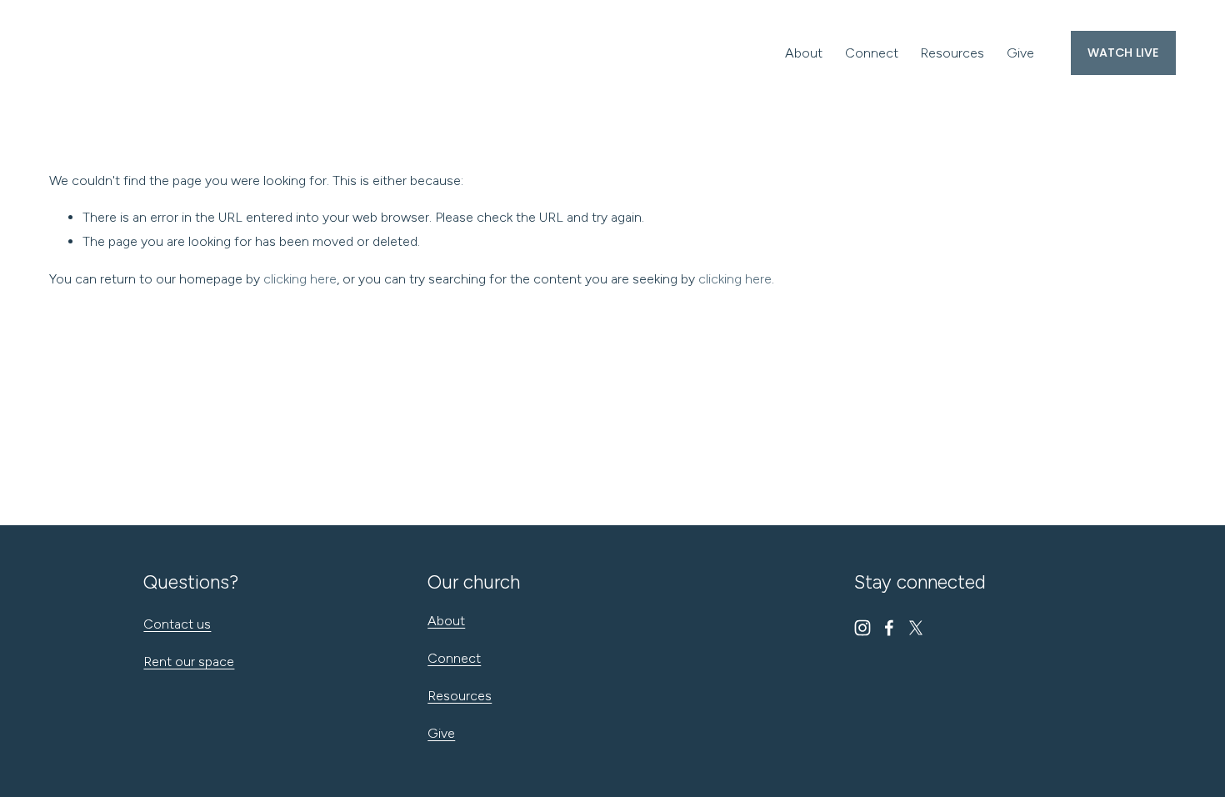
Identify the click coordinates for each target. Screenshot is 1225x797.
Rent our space (188, 661)
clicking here (300, 279)
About (803, 53)
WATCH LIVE (1123, 52)
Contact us (177, 624)
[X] (916, 627)
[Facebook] (889, 627)
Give (1020, 53)
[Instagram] (862, 627)
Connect (871, 53)
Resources (952, 53)
